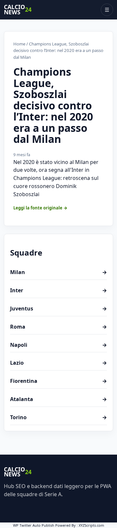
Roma (58, 326)
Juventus (58, 308)
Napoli (58, 344)
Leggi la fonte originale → (40, 208)
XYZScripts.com (91, 525)
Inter (58, 290)
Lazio (58, 362)
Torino (58, 417)
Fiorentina (58, 380)
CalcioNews (18, 10)
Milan (58, 272)
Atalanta (58, 399)
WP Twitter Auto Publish (33, 525)
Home (19, 44)
